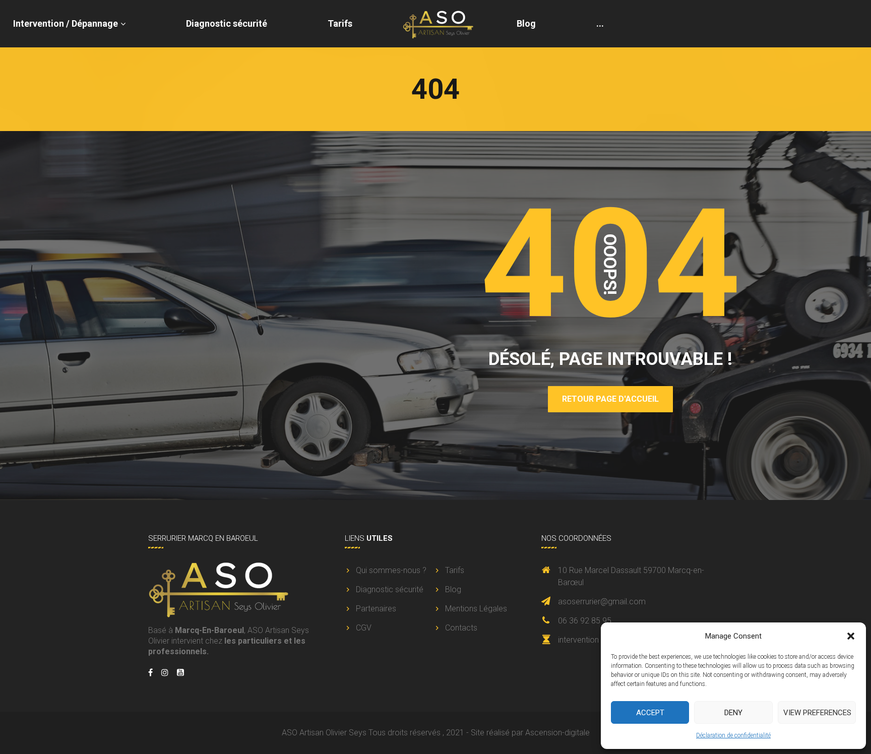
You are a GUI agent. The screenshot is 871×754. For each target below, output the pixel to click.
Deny (733, 712)
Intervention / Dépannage (65, 23)
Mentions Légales (476, 608)
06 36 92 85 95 (584, 620)
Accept (650, 712)
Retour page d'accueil (610, 399)
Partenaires (376, 608)
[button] (851, 636)
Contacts (461, 628)
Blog (526, 23)
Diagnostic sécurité (226, 23)
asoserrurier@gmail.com (602, 601)
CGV (363, 628)
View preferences (817, 712)
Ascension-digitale (557, 732)
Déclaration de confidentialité (733, 735)
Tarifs (340, 23)
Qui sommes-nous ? (391, 570)
